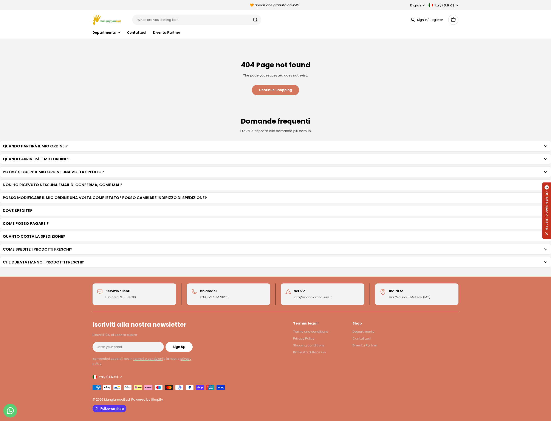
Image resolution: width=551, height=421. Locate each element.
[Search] (255, 19)
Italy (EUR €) (444, 5)
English (415, 5)
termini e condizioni (148, 359)
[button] (546, 210)
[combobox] (196, 20)
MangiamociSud (117, 399)
